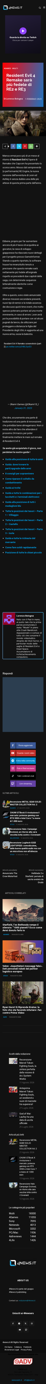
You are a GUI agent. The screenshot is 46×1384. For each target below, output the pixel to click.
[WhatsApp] (30, 146)
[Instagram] (31, 1323)
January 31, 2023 (23, 408)
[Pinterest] (24, 146)
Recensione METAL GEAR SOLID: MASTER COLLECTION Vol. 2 (25, 803)
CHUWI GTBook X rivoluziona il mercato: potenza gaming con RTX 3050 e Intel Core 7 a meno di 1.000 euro (25, 817)
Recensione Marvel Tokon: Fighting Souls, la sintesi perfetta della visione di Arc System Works (27, 1069)
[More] (36, 146)
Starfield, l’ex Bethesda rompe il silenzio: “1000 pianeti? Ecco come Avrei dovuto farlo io (22, 927)
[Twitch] (26, 1329)
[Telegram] (19, 1323)
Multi (15, 68)
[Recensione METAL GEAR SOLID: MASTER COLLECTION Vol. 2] (6, 804)
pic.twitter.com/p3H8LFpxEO (19, 346)
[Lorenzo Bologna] (9, 636)
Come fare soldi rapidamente (20, 547)
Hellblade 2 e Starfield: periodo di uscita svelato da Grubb (34, 878)
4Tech (12, 824)
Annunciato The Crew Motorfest (10, 875)
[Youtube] (19, 1329)
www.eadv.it (17, 1380)
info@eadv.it (29, 1380)
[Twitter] (19, 146)
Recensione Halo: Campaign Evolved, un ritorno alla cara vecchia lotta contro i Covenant (25, 832)
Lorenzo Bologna (14, 99)
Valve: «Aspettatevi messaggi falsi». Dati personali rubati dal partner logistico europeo (23, 968)
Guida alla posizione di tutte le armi (24, 459)
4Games (7, 68)
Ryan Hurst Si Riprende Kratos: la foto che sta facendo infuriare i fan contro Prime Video (22, 1010)
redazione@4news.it (27, 1300)
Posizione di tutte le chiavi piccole (23, 552)
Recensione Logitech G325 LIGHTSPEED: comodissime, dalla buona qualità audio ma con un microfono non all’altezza (25, 847)
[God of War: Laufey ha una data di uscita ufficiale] (13, 1115)
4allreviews (14, 838)
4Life (5, 1017)
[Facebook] (13, 146)
